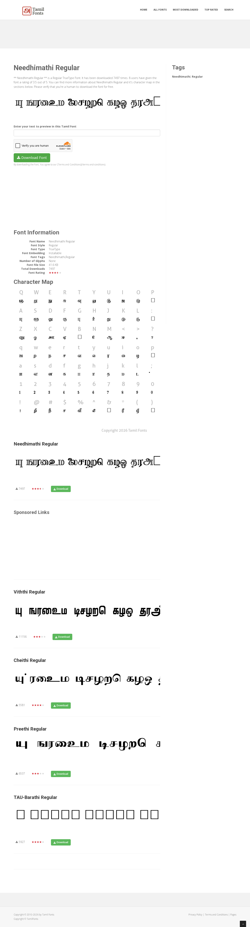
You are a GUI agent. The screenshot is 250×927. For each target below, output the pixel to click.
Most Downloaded (185, 9)
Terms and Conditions (216, 914)
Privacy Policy (195, 914)
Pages (233, 914)
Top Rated (211, 9)
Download (62, 488)
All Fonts (160, 9)
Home (143, 9)
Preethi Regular (30, 729)
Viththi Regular (29, 592)
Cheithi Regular (30, 660)
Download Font (33, 157)
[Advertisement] (125, 32)
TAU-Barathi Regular (35, 797)
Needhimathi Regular (36, 444)
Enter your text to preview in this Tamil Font (45, 126)
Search (228, 9)
